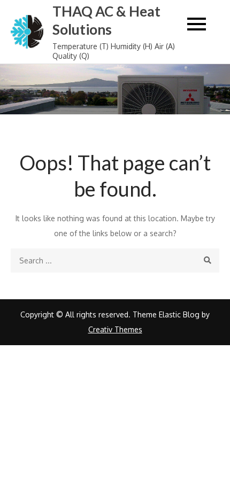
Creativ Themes (115, 329)
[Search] (207, 260)
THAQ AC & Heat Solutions (106, 20)
